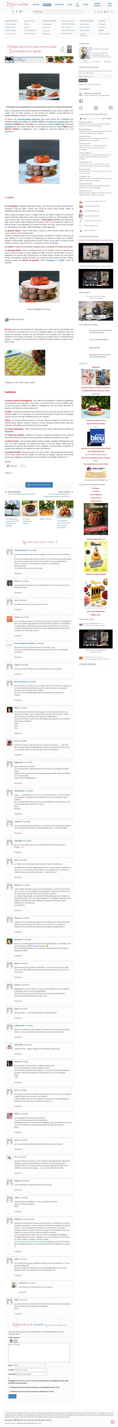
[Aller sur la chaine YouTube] (104, 12)
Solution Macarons (90, 230)
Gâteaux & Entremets (68, 24)
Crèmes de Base (85, 27)
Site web (11, 1374)
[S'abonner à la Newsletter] (111, 12)
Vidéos (85, 5)
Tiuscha (17, 918)
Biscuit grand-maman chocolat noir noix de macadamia (63, 524)
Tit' (15, 1157)
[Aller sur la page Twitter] (101, 12)
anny (16, 1140)
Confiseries (46, 28)
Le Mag (77, 4)
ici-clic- (95, 461)
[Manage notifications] (112, 1422)
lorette (17, 985)
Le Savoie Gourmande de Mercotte (95, 201)
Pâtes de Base (84, 30)
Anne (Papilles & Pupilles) (24, 643)
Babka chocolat (46, 519)
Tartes (68, 27)
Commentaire (14, 1337)
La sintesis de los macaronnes (93, 657)
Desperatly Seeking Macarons (93, 623)
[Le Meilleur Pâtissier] (47, 4)
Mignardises (47, 34)
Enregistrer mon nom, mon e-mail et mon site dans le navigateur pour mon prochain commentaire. (38, 1382)
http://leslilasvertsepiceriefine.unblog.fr (29, 1242)
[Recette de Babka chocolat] (59, 59)
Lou (15, 600)
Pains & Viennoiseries (68, 30)
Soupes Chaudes (29, 21)
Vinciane (17, 821)
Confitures (46, 31)
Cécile (16, 665)
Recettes (36, 5)
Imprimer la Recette (16, 319)
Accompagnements (30, 30)
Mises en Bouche (10, 24)
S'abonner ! (83, 81)
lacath (16, 1061)
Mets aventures (20, 682)
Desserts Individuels (67, 21)
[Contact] (21, 12)
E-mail (11, 1370)
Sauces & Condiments (84, 35)
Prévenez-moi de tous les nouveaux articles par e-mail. (32, 1391)
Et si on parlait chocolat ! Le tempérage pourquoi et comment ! (57, 495)
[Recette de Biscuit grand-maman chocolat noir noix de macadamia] (68, 59)
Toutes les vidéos (104, 34)
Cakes (63, 27)
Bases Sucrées (84, 24)
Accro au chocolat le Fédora (27, 521)
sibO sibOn (18, 1045)
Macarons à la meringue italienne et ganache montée (96, 240)
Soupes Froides (10, 34)
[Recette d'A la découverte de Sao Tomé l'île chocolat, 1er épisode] (9, 59)
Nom (11, 1365)
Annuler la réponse (55, 1325)
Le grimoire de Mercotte (92, 216)
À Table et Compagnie (87, 664)
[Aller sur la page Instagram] (98, 12)
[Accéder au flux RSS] (108, 12)
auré (16, 741)
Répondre (18, 573)
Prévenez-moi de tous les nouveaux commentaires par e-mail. (35, 1387)
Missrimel (18, 939)
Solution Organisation (91, 226)
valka (16, 1197)
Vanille (17, 617)
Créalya (39, 1423)
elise (16, 708)
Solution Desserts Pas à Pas (93, 221)
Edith (16, 1114)
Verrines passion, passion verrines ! (21, 494)
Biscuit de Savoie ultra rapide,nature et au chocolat (95, 297)
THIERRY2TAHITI (21, 550)
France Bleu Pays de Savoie (97, 455)
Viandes (26, 27)
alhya (16, 963)
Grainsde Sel (62, 49)
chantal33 (18, 841)
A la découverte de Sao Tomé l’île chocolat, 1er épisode (12, 522)
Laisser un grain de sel (40, 485)
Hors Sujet (110, 4)
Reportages (59, 5)
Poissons (27, 24)
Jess (16, 1090)
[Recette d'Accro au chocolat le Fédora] (50, 59)
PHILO (16, 581)
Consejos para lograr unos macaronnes (96, 659)
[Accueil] (13, 12)
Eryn (16, 860)
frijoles (17, 1181)
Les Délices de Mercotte (91, 206)
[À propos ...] (17, 12)
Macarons (48, 24)
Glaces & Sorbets (66, 33)
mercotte (22, 1283)
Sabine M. (18, 1219)
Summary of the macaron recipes (94, 625)
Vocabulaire (102, 24)
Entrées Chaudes (10, 30)
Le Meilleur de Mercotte (91, 211)
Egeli (16, 1009)
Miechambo (19, 791)
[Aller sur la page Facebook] (95, 12)
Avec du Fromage (29, 33)
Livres (69, 5)
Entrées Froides (10, 27)
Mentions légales (10, 1423)
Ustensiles (102, 27)
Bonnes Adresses (97, 4)
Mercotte (17, 5)
